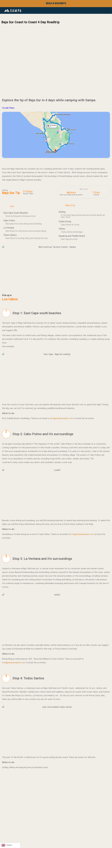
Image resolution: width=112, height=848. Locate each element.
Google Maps (8, 108)
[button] (107, 10)
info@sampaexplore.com (61, 418)
